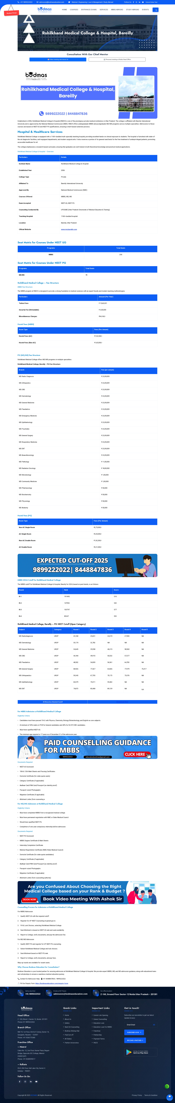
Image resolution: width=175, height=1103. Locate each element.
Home (64, 10)
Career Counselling (100, 1019)
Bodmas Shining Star (72, 1031)
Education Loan (98, 1023)
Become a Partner (134, 1040)
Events (145, 10)
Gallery (67, 1023)
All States (68, 1039)
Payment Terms (99, 1039)
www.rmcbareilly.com (69, 229)
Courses (74, 10)
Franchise (96, 1031)
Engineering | (83, 2)
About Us (68, 1019)
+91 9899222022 (26, 2)
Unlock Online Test (151, 2)
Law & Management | (95, 2)
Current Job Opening (100, 1015)
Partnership (97, 1035)
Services (104, 10)
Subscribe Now (133, 1032)
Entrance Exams (89, 10)
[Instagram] (25, 1082)
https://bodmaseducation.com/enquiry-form (51, 983)
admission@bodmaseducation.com (51, 2)
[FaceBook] (20, 1082)
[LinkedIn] (31, 1082)
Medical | (75, 2)
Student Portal (11, 13)
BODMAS (34, 1095)
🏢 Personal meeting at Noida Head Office (117, 59)
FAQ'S (95, 1043)
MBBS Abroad (117, 10)
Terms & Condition (150, 1095)
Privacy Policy (137, 1095)
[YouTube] (36, 1082)
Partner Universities (72, 1043)
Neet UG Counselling (72, 1027)
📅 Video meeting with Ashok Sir (58, 59)
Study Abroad (108, 2)
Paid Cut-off (69, 1035)
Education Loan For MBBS (102, 1027)
